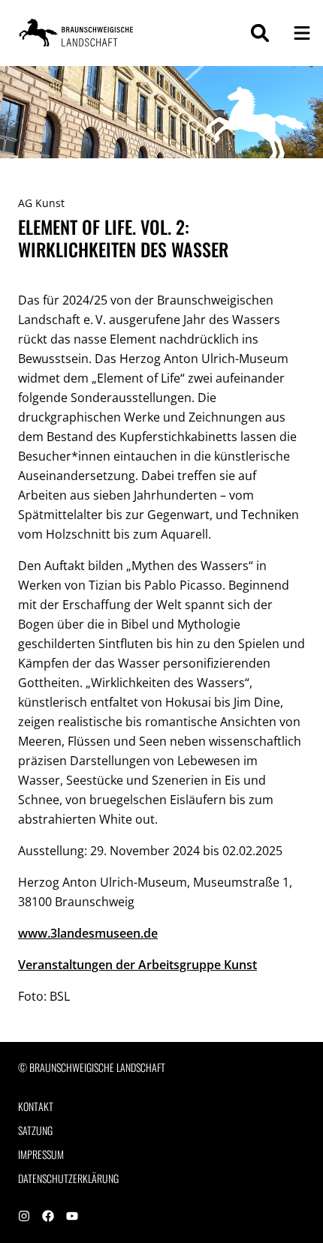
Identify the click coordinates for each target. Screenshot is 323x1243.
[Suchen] (260, 33)
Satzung (35, 1130)
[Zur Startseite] (78, 33)
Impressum (41, 1154)
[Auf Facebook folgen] (48, 1217)
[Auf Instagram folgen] (24, 1217)
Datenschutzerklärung (68, 1178)
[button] (302, 33)
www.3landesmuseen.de (88, 933)
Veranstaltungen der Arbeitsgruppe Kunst (137, 964)
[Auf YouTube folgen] (72, 1217)
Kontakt (35, 1106)
